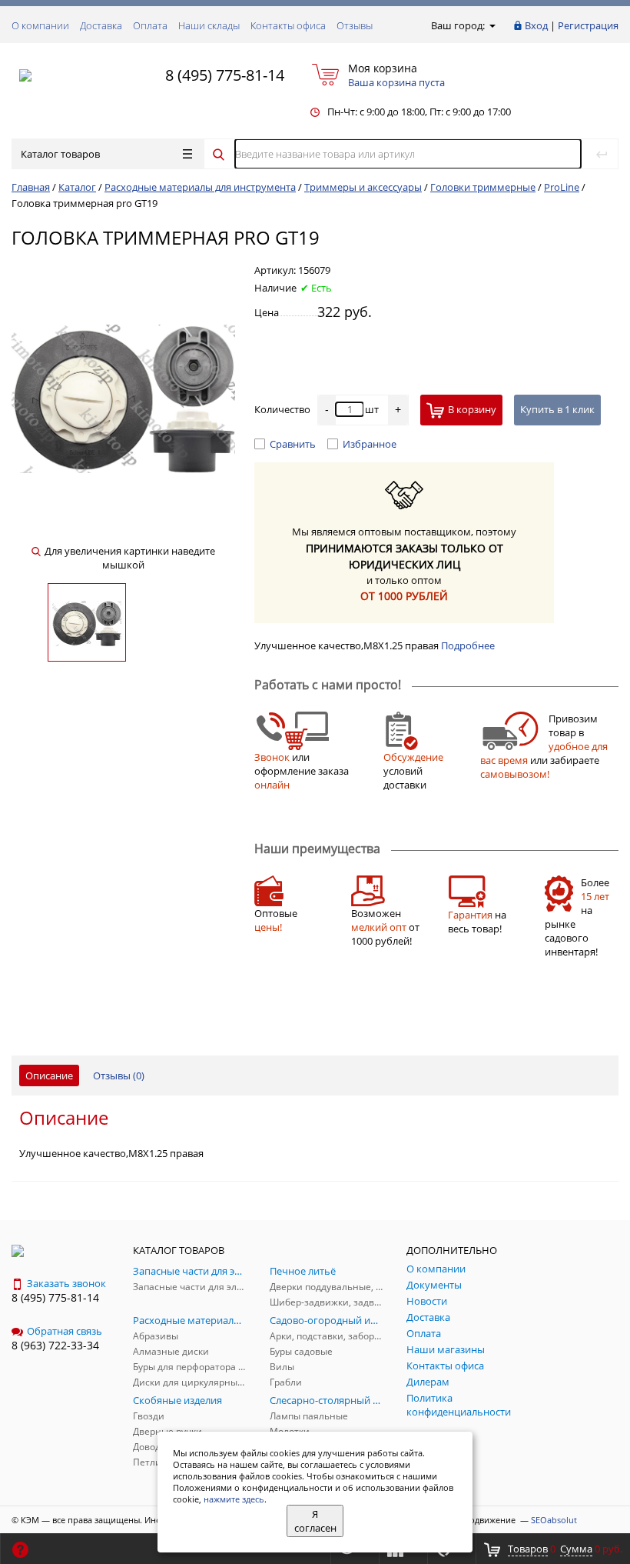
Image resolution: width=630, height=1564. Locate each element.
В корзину (472, 409)
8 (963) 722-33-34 (55, 1345)
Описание (49, 1075)
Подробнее (468, 645)
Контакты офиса (288, 25)
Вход (536, 25)
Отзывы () (118, 1075)
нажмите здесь (234, 1499)
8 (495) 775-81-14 (224, 75)
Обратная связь (64, 1331)
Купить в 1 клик (557, 409)
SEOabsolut (554, 1520)
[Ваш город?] (491, 25)
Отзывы (355, 25)
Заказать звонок (66, 1283)
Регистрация (588, 25)
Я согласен (315, 1521)
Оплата (150, 25)
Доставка (101, 25)
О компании (40, 25)
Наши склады (209, 25)
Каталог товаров (60, 154)
